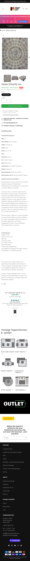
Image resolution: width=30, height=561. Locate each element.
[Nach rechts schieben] (28, 78)
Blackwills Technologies (15, 558)
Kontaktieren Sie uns (8, 487)
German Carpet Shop (11, 557)
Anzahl (3, 97)
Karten (15, 535)
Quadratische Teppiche (19, 371)
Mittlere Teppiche (6, 371)
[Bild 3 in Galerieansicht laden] (22, 78)
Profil (4, 509)
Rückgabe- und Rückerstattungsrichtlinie (13, 462)
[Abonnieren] (25, 438)
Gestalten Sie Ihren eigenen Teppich (12, 452)
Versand (8, 89)
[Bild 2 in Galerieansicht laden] (15, 78)
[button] (3, 8)
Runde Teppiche (6, 390)
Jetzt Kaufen (8, 418)
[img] (15, 295)
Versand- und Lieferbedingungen (11, 468)
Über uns (5, 494)
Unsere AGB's (6, 490)
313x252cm (6, 94)
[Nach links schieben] (2, 78)
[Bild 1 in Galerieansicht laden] (7, 78)
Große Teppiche (20, 351)
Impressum (6, 484)
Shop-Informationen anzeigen (10, 114)
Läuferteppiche (20, 390)
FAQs (4, 455)
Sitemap (5, 472)
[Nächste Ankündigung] (27, 26)
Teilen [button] (4, 283)
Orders (4, 503)
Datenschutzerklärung (8, 481)
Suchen (5, 458)
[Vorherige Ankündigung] (2, 26)
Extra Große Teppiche (8, 351)
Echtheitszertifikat (6, 131)
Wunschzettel (6, 506)
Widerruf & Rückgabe (8, 465)
